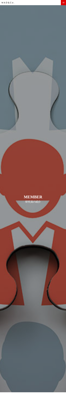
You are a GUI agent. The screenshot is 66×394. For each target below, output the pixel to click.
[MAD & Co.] (8, 2)
